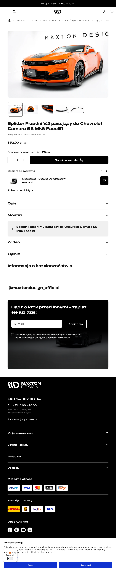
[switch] (10, 558)
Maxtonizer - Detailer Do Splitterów (44, 178)
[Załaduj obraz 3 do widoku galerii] (46, 109)
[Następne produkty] (106, 171)
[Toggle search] (14, 11)
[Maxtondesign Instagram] (16, 531)
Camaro (34, 20)
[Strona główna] (10, 20)
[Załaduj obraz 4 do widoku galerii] (62, 109)
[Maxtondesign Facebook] (10, 531)
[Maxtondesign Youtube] (23, 531)
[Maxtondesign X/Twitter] (29, 531)
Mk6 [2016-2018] (51, 20)
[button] (5, 11)
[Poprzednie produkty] (102, 171)
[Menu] (15, 550)
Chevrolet (21, 20)
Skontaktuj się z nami (21, 419)
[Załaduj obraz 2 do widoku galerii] (31, 109)
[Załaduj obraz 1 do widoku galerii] (15, 109)
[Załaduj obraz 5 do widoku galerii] (77, 109)
